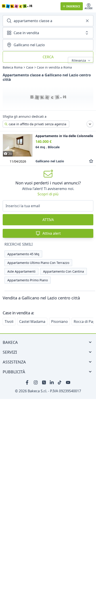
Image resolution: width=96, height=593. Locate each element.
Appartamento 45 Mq (23, 254)
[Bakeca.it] (29, 6)
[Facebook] (28, 382)
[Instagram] (36, 382)
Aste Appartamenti (21, 271)
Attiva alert (51, 233)
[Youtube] (68, 382)
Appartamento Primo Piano (27, 280)
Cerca (48, 56)
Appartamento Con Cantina (63, 271)
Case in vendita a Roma (54, 67)
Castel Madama (32, 321)
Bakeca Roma (13, 67)
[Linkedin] (52, 382)
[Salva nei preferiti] (91, 161)
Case (29, 67)
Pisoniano (59, 321)
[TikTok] (60, 382)
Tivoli (9, 321)
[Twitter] (44, 382)
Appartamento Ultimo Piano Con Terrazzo (38, 263)
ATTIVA (48, 219)
